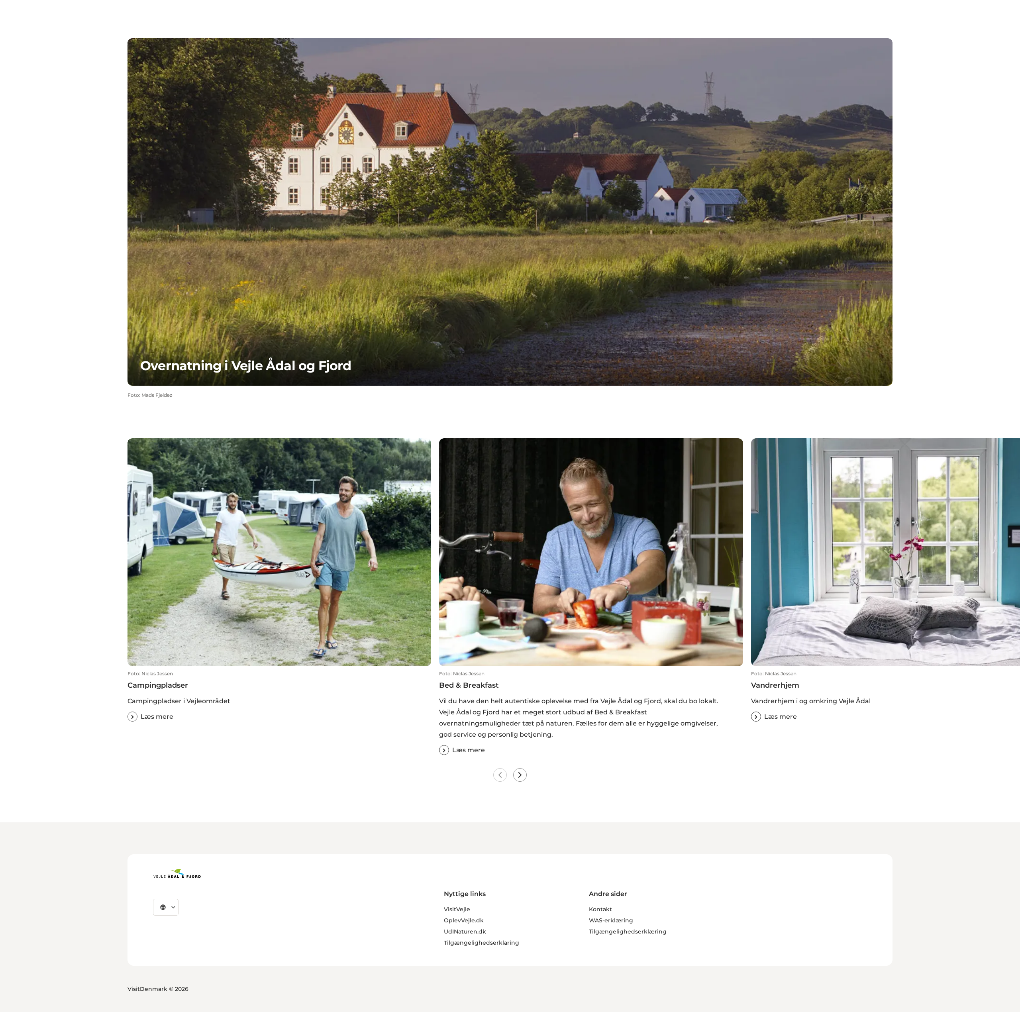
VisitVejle (457, 909)
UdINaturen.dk (465, 931)
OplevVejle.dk (464, 920)
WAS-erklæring (611, 920)
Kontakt (600, 909)
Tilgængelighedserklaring (481, 942)
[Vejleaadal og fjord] (177, 873)
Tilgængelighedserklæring (628, 931)
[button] (279, 696)
